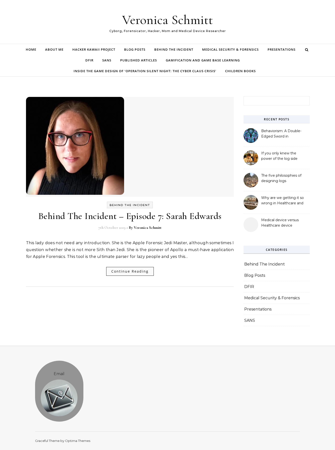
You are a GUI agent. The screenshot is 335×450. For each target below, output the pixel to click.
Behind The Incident (173, 49)
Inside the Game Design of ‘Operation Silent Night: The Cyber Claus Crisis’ (145, 71)
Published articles (138, 60)
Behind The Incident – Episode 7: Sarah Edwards (130, 216)
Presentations (282, 49)
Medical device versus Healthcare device (280, 223)
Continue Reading (130, 271)
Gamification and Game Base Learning (203, 60)
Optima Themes (77, 441)
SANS (106, 60)
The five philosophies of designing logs (281, 178)
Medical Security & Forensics (230, 49)
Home (31, 49)
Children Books (240, 71)
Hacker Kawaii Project (93, 49)
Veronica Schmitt (167, 20)
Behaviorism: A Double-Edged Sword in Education (281, 134)
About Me (54, 49)
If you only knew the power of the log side (279, 156)
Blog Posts (134, 49)
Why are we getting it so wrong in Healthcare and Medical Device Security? (282, 201)
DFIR (89, 60)
